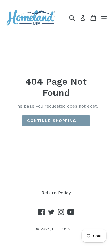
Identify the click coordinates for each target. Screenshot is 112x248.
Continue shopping (51, 120)
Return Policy (56, 192)
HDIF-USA (61, 229)
